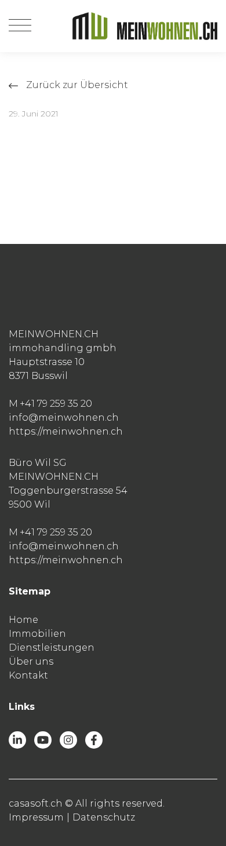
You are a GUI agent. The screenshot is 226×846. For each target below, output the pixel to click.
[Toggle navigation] (20, 26)
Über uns (31, 661)
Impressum (36, 817)
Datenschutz (103, 817)
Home (23, 619)
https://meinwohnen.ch (66, 431)
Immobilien (37, 633)
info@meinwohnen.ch (64, 417)
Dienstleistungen (51, 647)
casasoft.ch (36, 803)
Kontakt (28, 675)
